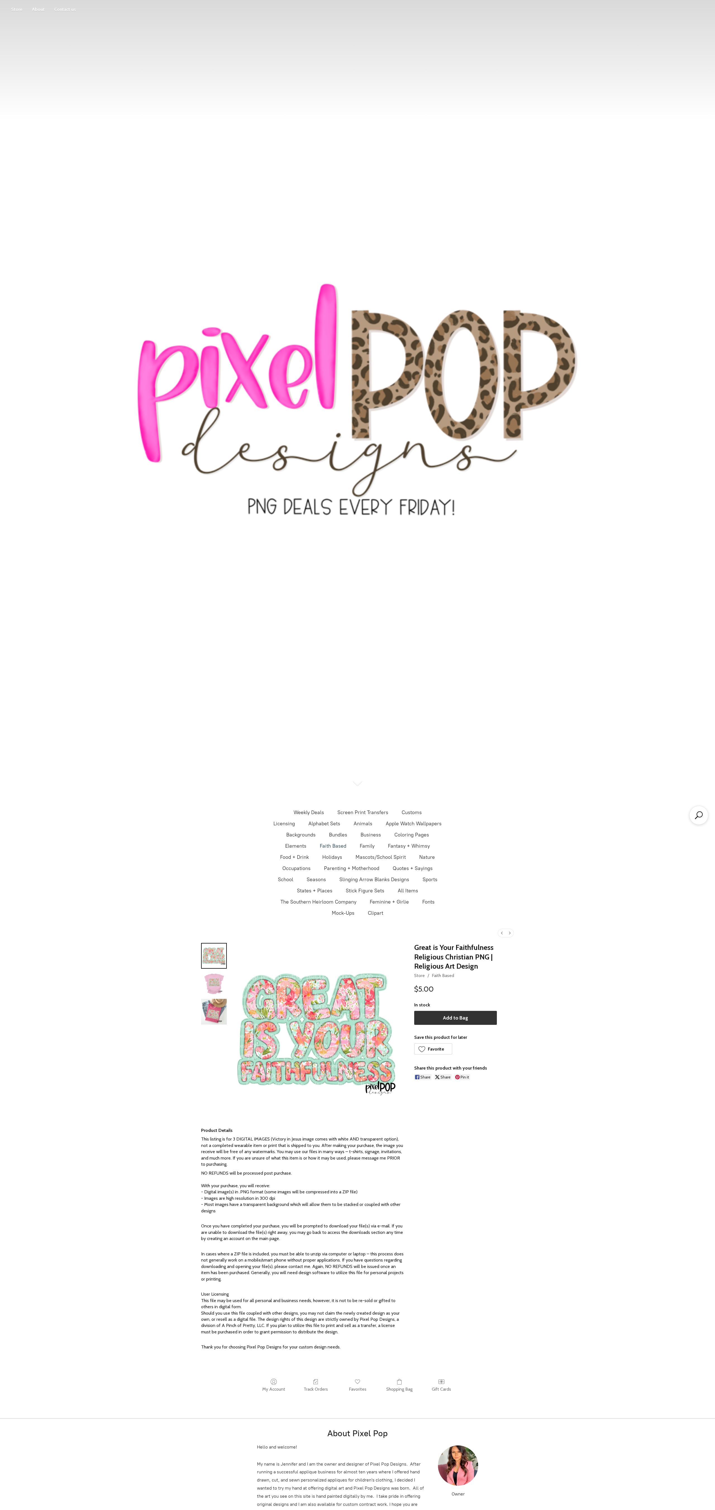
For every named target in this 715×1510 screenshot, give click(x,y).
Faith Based (333, 846)
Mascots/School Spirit (381, 857)
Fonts (428, 902)
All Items (408, 891)
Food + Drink (294, 857)
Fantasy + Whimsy (409, 846)
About (38, 9)
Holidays (332, 857)
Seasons (316, 879)
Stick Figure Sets (365, 891)
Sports (430, 879)
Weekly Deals (309, 812)
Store (16, 9)
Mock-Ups (343, 913)
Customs (412, 812)
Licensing (284, 824)
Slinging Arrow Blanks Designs (374, 879)
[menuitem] (502, 933)
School (285, 879)
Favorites (357, 1389)
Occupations (296, 868)
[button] (433, 1048)
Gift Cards (441, 1389)
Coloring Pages (411, 835)
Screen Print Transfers (362, 812)
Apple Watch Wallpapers (414, 824)
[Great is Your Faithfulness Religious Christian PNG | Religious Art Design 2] (214, 1012)
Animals (363, 824)
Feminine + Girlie (389, 902)
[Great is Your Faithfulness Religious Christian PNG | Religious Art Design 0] (214, 956)
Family (367, 846)
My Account (273, 1389)
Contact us (65, 9)
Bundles (338, 835)
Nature (427, 857)
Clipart (375, 913)
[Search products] (699, 815)
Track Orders (316, 1389)
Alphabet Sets (324, 824)
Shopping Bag (399, 1389)
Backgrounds (301, 835)
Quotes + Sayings (413, 868)
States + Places (314, 891)
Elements (295, 846)
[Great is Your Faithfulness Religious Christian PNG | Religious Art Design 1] (214, 984)
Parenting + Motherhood (351, 868)
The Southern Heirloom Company (318, 902)
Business (371, 835)
